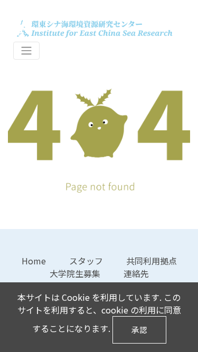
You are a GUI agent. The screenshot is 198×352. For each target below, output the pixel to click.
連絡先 (136, 273)
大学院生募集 (75, 273)
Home (34, 260)
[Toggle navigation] (26, 51)
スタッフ (86, 260)
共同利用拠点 (151, 260)
